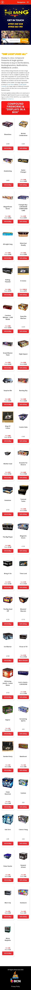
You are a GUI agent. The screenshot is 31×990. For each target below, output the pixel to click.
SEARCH (24, 40)
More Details (23, 660)
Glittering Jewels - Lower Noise (8, 683)
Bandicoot (23, 756)
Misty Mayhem (8, 939)
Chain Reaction (8, 793)
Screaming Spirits (23, 720)
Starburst (23, 903)
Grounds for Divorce (23, 464)
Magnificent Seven (8, 208)
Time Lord (23, 573)
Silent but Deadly (23, 244)
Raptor (7, 720)
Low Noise (11, 84)
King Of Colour (7, 427)
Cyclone (23, 793)
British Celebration (23, 134)
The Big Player (8, 537)
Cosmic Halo (23, 427)
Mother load (8, 464)
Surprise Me (8, 390)
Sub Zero (8, 829)
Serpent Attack (23, 866)
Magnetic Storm (23, 537)
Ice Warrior (8, 647)
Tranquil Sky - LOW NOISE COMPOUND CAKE (23, 208)
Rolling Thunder (8, 281)
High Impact (23, 354)
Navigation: (21, 2)
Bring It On (8, 573)
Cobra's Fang (23, 829)
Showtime (7, 134)
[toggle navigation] (28, 2)
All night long (7, 244)
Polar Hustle (8, 866)
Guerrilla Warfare (23, 317)
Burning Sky (23, 390)
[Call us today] (15, 24)
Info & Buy (7, 148)
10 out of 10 (23, 647)
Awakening (8, 171)
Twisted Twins (23, 500)
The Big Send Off (7, 610)
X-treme (23, 281)
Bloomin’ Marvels (23, 610)
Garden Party (7, 756)
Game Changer (23, 171)
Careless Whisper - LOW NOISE (8, 317)
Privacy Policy (15, 986)
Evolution (8, 500)
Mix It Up (8, 903)
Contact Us (10, 99)
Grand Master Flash (8, 354)
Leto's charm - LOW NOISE (23, 683)
